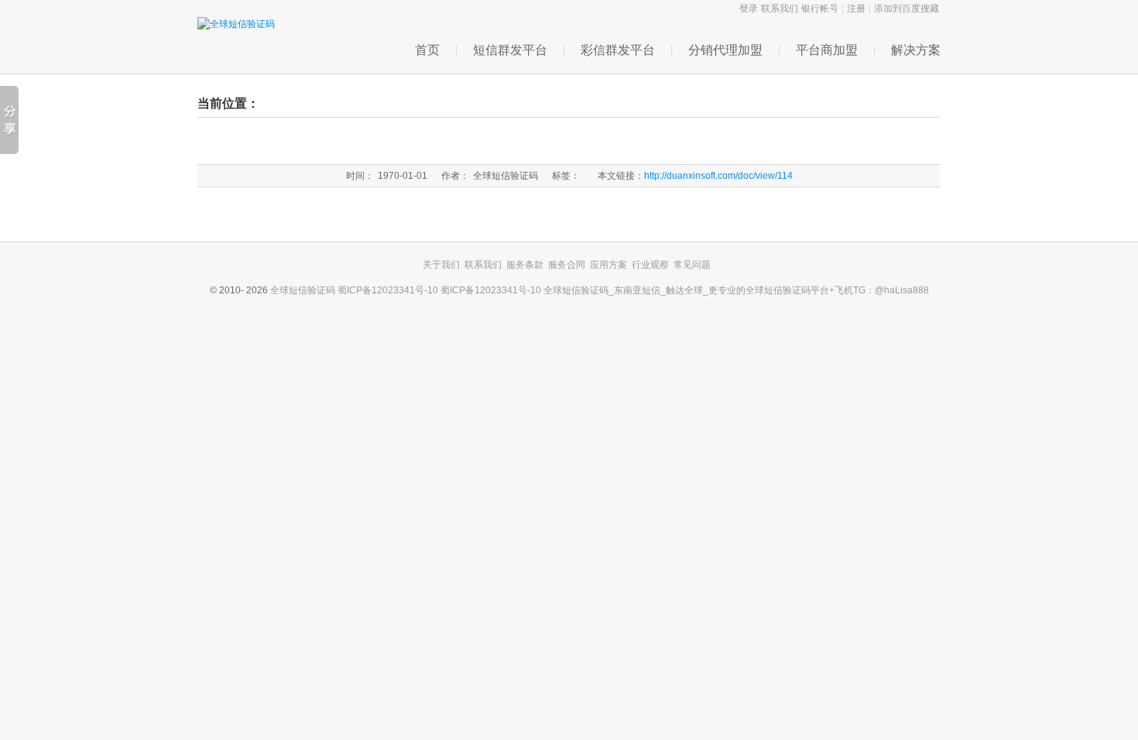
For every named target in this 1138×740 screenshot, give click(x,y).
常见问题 (692, 264)
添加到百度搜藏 (906, 8)
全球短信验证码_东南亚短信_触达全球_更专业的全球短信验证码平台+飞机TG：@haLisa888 (736, 290)
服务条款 (524, 264)
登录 (748, 8)
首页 (427, 50)
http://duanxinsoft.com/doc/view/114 (718, 175)
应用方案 (608, 264)
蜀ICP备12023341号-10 (389, 290)
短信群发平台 (510, 50)
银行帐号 (819, 8)
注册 (856, 8)
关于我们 (441, 264)
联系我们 (779, 8)
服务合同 (566, 264)
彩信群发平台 (618, 50)
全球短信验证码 (304, 290)
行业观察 (650, 264)
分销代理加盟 (725, 50)
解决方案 (916, 50)
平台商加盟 (827, 50)
